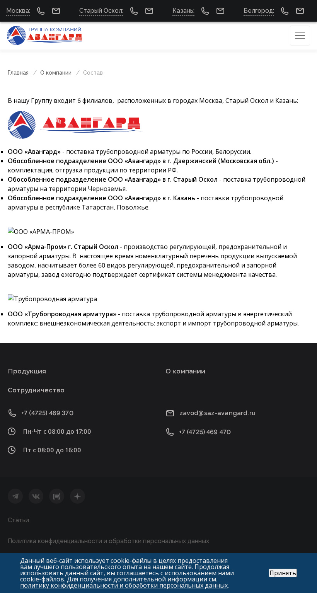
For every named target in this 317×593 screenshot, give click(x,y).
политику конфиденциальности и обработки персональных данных (124, 585)
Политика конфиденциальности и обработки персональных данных (108, 541)
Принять (282, 573)
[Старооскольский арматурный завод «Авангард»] (45, 35)
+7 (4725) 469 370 (47, 413)
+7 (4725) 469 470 (205, 432)
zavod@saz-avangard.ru (217, 413)
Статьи (18, 520)
